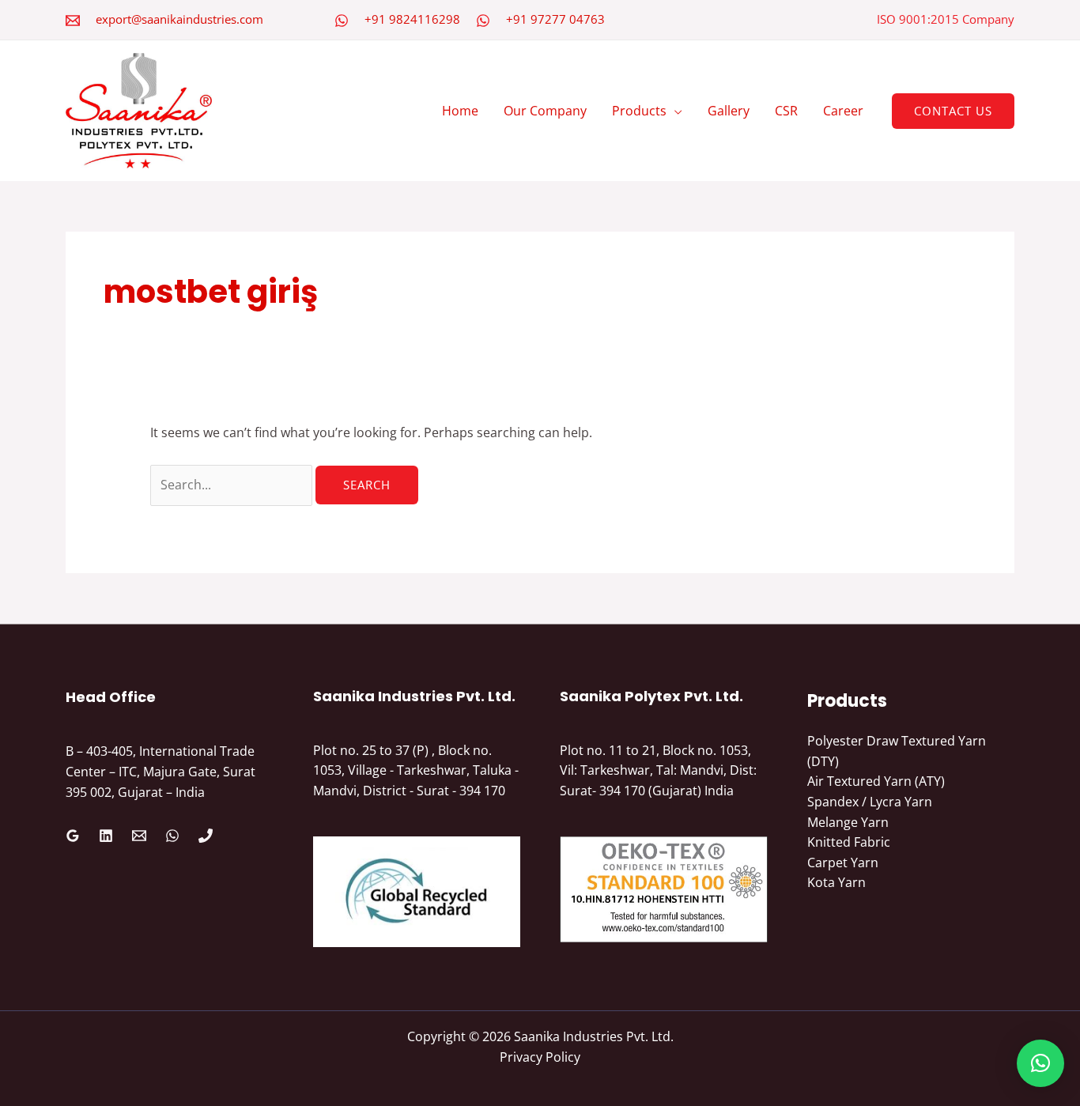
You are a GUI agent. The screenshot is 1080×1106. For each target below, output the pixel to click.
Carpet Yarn (842, 862)
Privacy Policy (540, 1057)
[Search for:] (232, 484)
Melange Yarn (848, 822)
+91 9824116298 (412, 19)
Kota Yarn (836, 882)
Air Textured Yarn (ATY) (876, 781)
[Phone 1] (205, 836)
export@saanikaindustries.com (179, 19)
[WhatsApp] (341, 20)
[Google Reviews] (73, 836)
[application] (674, 110)
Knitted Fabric (848, 842)
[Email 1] (139, 836)
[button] (953, 111)
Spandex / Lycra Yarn (869, 801)
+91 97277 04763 (555, 19)
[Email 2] (73, 20)
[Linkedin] (106, 836)
